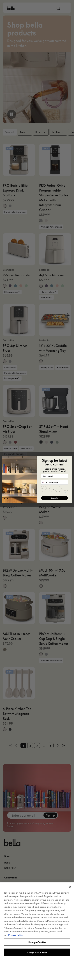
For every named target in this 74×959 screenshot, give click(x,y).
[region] (37, 920)
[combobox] (44, 482)
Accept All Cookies (37, 952)
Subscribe (54, 498)
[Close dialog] (69, 458)
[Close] (70, 887)
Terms (42, 492)
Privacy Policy (15, 934)
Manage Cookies (37, 942)
